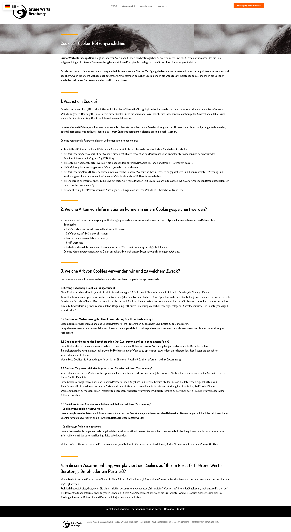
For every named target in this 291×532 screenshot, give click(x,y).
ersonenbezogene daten (147, 509)
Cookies (169, 509)
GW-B (114, 6)
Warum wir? (128, 6)
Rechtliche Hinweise (117, 509)
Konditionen (146, 6)
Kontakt (162, 6)
